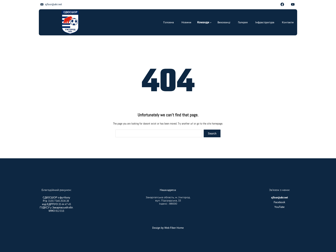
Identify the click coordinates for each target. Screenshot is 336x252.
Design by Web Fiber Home (168, 227)
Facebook (279, 202)
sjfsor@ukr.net (53, 4)
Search (212, 133)
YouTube (279, 207)
